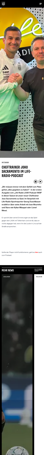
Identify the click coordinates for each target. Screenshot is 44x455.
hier (36, 252)
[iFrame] (22, 240)
